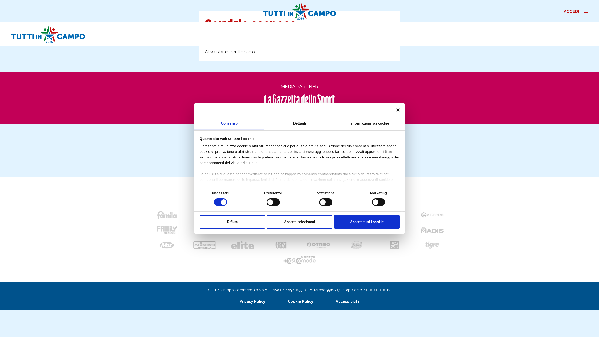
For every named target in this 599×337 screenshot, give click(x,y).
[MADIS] (432, 230)
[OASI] (281, 245)
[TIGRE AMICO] (432, 245)
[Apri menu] (591, 11)
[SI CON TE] (394, 245)
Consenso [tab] (229, 123)
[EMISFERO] (432, 215)
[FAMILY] (167, 230)
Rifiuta (232, 222)
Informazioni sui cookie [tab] (369, 123)
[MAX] (167, 245)
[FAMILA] (167, 215)
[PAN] (356, 245)
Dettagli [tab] (299, 123)
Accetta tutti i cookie (367, 222)
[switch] (273, 202)
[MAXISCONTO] (205, 245)
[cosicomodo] (299, 260)
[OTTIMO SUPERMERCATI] (318, 245)
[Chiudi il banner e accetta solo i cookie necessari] (398, 109)
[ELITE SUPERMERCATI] (243, 245)
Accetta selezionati (299, 222)
